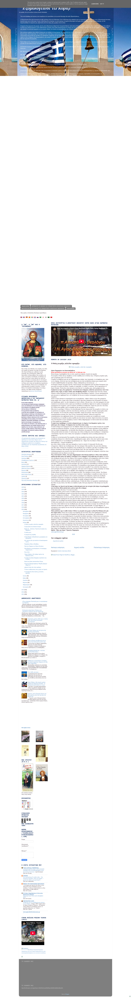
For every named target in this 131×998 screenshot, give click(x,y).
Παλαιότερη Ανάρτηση (101, 547)
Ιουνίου (25, 575)
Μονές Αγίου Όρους (26, 474)
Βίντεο (23, 462)
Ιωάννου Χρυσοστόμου (36, 391)
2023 (23, 491)
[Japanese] (43, 317)
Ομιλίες (23, 476)
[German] (27, 317)
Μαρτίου (25, 582)
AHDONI (25, 875)
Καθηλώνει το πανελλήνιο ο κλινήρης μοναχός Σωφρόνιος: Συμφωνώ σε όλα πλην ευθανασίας (38, 662)
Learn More (95, 4)
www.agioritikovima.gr (57, 532)
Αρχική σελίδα (25, 306)
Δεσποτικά (24, 464)
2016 (23, 507)
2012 (23, 594)
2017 (23, 505)
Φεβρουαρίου (26, 584)
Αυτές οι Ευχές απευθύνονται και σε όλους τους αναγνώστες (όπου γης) (37, 641)
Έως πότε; (27, 552)
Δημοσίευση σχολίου (58, 541)
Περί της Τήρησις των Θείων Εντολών (34, 546)
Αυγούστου (26, 520)
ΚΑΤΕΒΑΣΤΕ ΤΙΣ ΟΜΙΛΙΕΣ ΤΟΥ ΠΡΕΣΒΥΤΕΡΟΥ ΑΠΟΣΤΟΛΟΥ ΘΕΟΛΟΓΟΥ (51, 306)
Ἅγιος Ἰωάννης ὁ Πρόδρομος (31, 867)
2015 (23, 509)
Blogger (67, 994)
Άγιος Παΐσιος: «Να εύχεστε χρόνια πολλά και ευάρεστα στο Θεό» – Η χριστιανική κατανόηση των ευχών (36, 684)
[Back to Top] (130, 996)
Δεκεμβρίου (26, 511)
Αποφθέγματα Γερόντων (28, 460)
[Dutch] (35, 317)
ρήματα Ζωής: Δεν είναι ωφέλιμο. (32, 567)
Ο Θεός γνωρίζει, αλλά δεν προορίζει (33, 524)
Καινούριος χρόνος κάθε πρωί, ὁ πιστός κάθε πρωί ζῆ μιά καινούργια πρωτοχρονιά (38, 620)
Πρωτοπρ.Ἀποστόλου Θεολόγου (30, 480)
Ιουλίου (25, 522)
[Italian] (32, 317)
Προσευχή (24, 478)
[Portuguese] (40, 317)
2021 (23, 496)
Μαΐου (24, 578)
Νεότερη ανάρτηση (57, 547)
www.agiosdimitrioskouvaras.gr (31, 912)
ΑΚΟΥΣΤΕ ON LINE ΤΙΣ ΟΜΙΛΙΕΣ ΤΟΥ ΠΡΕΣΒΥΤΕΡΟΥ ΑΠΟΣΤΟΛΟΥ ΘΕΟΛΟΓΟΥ (43, 308)
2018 (23, 502)
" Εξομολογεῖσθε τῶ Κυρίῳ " (46, 8)
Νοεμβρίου (26, 513)
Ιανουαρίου (26, 587)
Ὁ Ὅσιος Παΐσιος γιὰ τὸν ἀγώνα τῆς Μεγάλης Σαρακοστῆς (37, 631)
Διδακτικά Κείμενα (26, 468)
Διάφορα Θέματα (26, 466)
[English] (21, 317)
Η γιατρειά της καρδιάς (30, 534)
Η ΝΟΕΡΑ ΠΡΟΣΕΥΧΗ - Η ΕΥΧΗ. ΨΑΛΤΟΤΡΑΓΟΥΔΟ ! (36, 651)
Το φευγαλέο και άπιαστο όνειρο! (32, 526)
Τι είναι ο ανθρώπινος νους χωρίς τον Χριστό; (35, 569)
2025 (23, 487)
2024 (23, 489)
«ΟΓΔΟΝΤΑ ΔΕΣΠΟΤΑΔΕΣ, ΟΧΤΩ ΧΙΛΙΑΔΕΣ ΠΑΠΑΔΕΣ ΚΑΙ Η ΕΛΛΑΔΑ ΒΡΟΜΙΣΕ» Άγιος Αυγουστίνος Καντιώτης (33, 870)
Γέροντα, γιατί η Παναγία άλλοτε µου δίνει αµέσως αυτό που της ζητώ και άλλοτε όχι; (37, 695)
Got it (102, 4)
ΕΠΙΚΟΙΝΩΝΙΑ (70, 308)
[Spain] (30, 317)
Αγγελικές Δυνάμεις (26, 454)
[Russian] (38, 317)
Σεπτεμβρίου (26, 518)
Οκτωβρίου (26, 515)
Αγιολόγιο (24, 458)
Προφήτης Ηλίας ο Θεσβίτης (31, 544)
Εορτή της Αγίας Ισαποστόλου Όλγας (33, 561)
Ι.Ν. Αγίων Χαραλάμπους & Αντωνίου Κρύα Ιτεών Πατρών (33, 894)
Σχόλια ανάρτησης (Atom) (64, 551)
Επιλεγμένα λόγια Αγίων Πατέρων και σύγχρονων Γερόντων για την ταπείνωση (32, 610)
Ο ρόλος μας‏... (28, 532)
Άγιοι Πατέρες (25, 456)
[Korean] (46, 317)
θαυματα (24, 470)
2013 (23, 592)
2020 (23, 498)
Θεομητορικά (25, 472)
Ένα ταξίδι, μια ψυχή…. (34, 672)
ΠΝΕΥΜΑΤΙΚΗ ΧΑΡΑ (28, 901)
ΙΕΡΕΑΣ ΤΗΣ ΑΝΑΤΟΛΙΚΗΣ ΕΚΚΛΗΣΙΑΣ (33, 883)
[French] (24, 317)
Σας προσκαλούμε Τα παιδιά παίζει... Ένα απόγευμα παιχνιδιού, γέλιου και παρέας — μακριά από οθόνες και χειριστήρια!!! (33, 878)
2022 (23, 493)
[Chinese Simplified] (51, 317)
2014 (23, 589)
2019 (23, 500)
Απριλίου (25, 580)
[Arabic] (49, 317)
